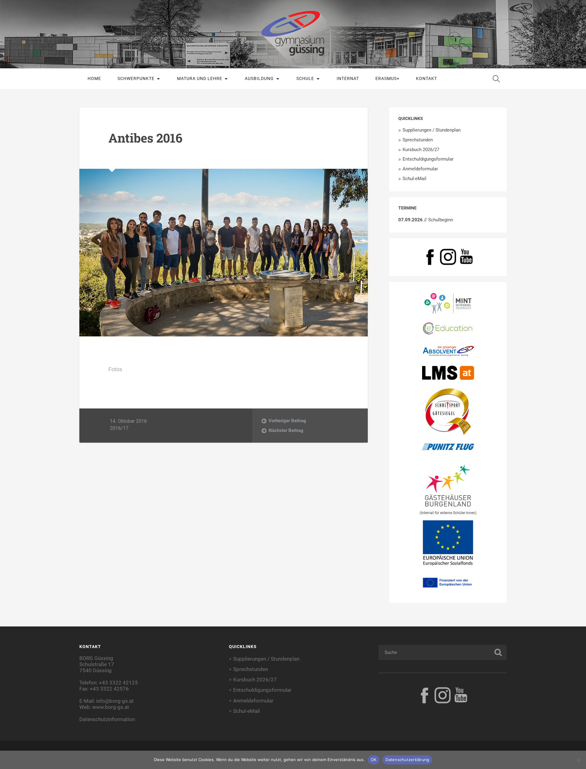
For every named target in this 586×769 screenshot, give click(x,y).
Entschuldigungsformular (428, 159)
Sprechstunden (418, 140)
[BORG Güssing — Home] (293, 34)
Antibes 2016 (145, 138)
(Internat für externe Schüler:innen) (448, 513)
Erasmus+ (387, 78)
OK (374, 759)
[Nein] (578, 760)
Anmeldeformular (420, 169)
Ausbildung (259, 78)
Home (94, 78)
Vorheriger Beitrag (287, 420)
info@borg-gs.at (115, 701)
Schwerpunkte (136, 78)
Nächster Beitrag (286, 430)
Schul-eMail (414, 178)
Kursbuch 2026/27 (421, 149)
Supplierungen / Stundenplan (432, 130)
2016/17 (119, 428)
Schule (305, 78)
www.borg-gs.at (110, 707)
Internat (348, 78)
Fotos (115, 369)
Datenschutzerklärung (407, 759)
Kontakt (426, 78)
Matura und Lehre (199, 78)
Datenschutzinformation (107, 719)
